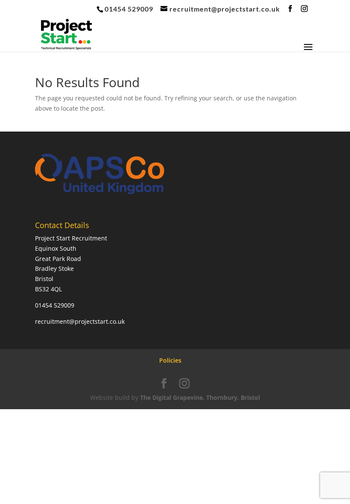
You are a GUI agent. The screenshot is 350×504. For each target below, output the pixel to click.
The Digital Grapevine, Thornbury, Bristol (200, 397)
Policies (170, 360)
